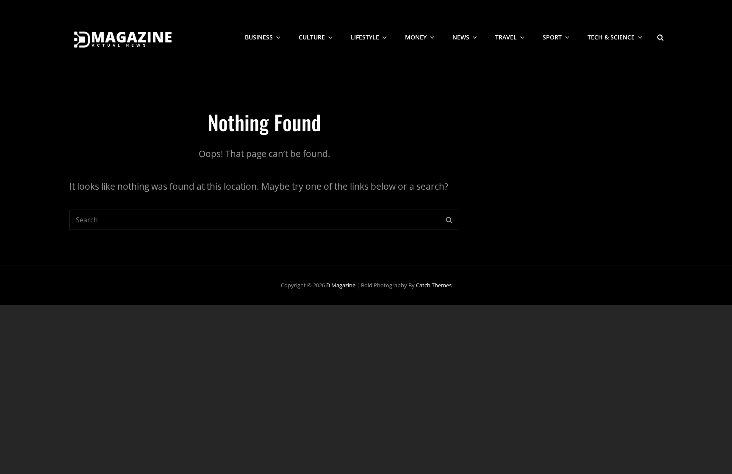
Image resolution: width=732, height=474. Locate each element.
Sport (552, 37)
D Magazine (340, 285)
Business (259, 37)
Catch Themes (434, 285)
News (460, 37)
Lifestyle (365, 37)
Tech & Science (611, 37)
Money (416, 37)
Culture (312, 37)
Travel (506, 37)
